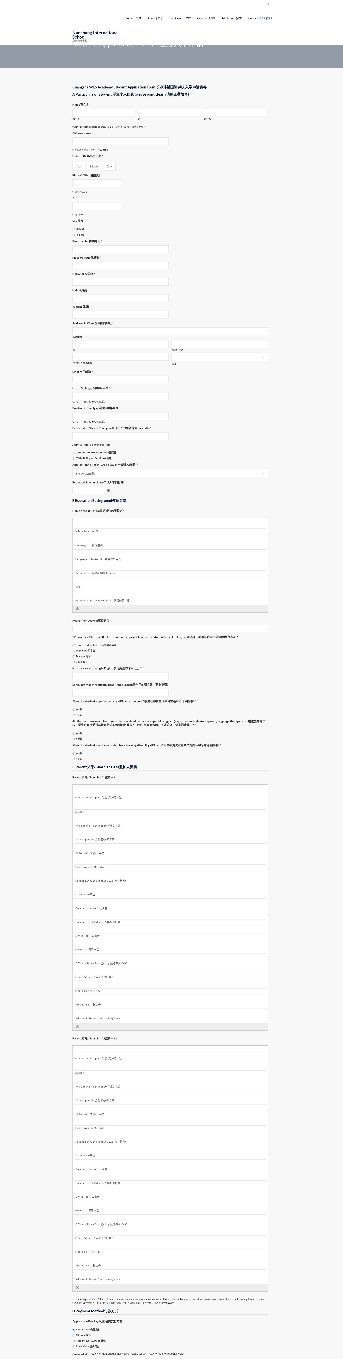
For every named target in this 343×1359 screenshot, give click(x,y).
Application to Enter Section (92, 444)
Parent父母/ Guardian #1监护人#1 (95, 777)
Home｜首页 (133, 18)
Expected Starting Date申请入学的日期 (99, 482)
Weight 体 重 (80, 306)
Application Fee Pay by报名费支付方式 (98, 1321)
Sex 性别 (77, 221)
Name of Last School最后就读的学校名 (98, 510)
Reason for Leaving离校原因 (91, 620)
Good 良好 (82, 661)
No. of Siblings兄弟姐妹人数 (91, 388)
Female (80, 234)
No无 (79, 714)
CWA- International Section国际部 (96, 452)
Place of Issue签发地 (86, 257)
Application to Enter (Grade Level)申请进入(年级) (105, 464)
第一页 (76, 118)
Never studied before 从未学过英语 (96, 644)
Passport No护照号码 (87, 241)
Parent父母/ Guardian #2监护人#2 (95, 1038)
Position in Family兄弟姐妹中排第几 (95, 408)
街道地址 (77, 336)
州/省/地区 (177, 349)
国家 (174, 363)
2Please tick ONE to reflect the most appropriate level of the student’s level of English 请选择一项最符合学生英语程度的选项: (155, 637)
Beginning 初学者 (85, 650)
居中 (140, 118)
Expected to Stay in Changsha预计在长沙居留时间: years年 (111, 428)
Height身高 (79, 290)
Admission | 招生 (231, 18)
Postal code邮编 (82, 362)
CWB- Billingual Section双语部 (93, 458)
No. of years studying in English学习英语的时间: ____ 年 (108, 668)
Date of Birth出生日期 (87, 156)
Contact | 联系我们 (260, 18)
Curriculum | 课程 (180, 18)
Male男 (80, 228)
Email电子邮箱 (82, 371)
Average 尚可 (83, 656)
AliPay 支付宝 (83, 1334)
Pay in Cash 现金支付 (88, 1346)
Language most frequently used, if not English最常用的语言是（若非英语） (121, 684)
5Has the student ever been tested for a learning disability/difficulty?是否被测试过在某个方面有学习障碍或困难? (146, 745)
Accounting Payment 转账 (91, 1340)
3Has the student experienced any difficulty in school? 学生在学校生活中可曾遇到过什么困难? (134, 701)
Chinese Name (81, 133)
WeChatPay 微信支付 (88, 1329)
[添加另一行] (77, 608)
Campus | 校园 (206, 18)
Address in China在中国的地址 (93, 323)
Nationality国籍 (83, 273)
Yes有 (79, 709)
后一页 (208, 118)
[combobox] (78, 166)
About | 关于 (155, 18)
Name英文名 (81, 104)
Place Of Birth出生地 (87, 175)
